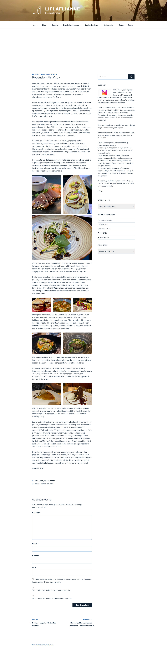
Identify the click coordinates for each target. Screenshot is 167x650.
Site (34, 567)
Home (34, 25)
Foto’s (130, 25)
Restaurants (108, 25)
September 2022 (104, 229)
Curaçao (39, 481)
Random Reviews (91, 25)
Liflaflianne (62, 9)
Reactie (36, 513)
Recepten (55, 25)
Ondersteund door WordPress (42, 645)
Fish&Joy (56, 97)
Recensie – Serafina (105, 220)
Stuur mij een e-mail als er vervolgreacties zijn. (51, 590)
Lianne (54, 74)
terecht (83, 89)
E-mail (35, 556)
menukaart (43, 105)
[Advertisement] (83, 46)
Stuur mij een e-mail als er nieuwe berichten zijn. (52, 598)
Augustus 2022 (103, 237)
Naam (35, 544)
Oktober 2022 (103, 224)
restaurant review (44, 484)
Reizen (121, 25)
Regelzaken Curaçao (71, 25)
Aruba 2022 (102, 233)
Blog (44, 25)
